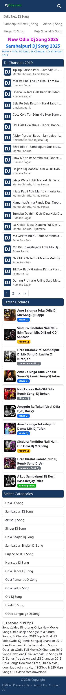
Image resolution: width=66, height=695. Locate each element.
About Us (40, 685)
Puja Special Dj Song (48, 31)
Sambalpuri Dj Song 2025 (33, 46)
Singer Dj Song (14, 31)
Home (5, 51)
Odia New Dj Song (16, 16)
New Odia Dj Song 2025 (33, 39)
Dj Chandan (38, 51)
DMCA (6, 685)
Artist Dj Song (52, 24)
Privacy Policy (22, 685)
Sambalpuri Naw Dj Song (21, 24)
